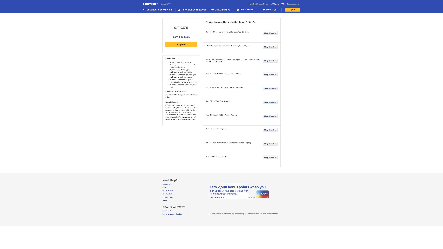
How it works (246, 10)
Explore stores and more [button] (159, 10)
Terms (164, 200)
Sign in (292, 10)
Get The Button (168, 194)
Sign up (276, 4)
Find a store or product (194, 10)
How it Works (167, 191)
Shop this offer (270, 33)
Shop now (181, 44)
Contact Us (166, 184)
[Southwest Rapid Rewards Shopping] (161, 4)
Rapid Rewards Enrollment (173, 214)
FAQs (283, 4)
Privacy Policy (168, 197)
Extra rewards (222, 10)
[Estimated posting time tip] (187, 91)
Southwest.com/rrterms (269, 214)
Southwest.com (293, 4)
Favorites (271, 10)
